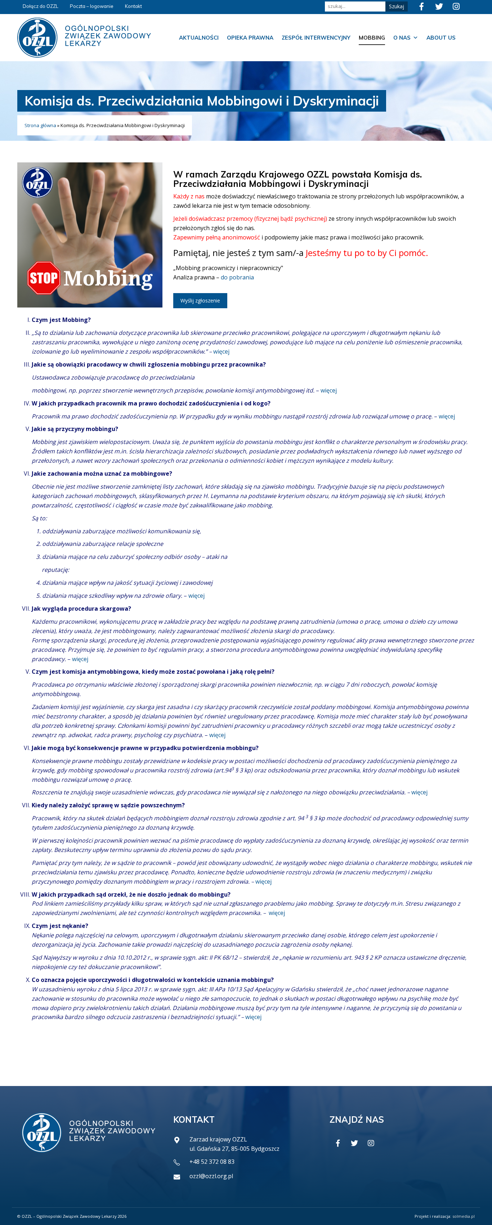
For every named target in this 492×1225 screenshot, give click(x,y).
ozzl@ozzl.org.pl (211, 1176)
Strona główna (40, 125)
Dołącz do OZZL (40, 6)
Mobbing (372, 37)
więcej (221, 351)
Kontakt (133, 6)
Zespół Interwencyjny (316, 37)
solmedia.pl (463, 1216)
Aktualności (199, 37)
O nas (402, 37)
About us (441, 37)
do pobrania (237, 277)
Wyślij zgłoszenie (200, 300)
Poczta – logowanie (91, 6)
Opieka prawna (250, 37)
